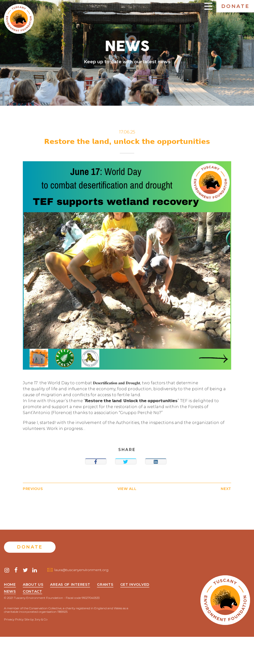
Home (10, 585)
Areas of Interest (70, 585)
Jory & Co (40, 619)
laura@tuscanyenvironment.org (81, 570)
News (10, 592)
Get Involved (134, 585)
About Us (33, 585)
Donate (235, 6)
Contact (32, 592)
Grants (105, 585)
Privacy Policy (14, 619)
